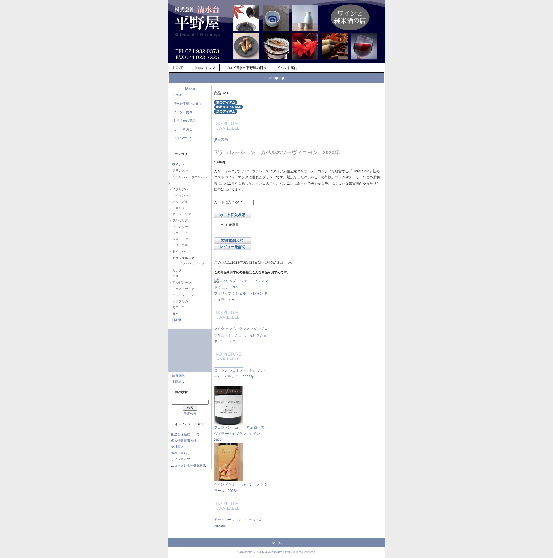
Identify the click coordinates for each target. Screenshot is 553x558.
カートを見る (182, 129)
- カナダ (175, 270)
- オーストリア (179, 214)
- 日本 (173, 313)
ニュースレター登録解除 (188, 465)
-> (178, 164)
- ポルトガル (178, 201)
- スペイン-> (178, 195)
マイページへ (182, 138)
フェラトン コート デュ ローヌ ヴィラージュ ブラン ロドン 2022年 (241, 433)
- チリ (173, 276)
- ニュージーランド (183, 295)
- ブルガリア (178, 220)
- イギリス (176, 208)
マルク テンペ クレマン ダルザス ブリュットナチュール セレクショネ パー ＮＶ (241, 335)
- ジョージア (178, 239)
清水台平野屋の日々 (187, 103)
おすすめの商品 (184, 120)
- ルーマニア (178, 232)
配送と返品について (185, 434)
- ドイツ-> (176, 251)
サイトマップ (180, 459)
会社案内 (177, 446)
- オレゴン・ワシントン (186, 263)
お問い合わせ (180, 453)
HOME (178, 68)
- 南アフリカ (178, 301)
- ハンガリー (178, 226)
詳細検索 (190, 413)
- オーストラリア (181, 289)
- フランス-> (178, 170)
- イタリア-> (178, 189)
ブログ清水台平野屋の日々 (246, 68)
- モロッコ (176, 307)
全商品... (178, 381)
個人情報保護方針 (183, 440)
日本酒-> (178, 320)
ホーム (277, 542)
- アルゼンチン (179, 282)
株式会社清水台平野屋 (276, 551)
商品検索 (181, 392)
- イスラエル (178, 245)
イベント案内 (287, 68)
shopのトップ (204, 68)
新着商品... (179, 375)
